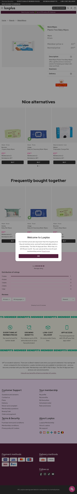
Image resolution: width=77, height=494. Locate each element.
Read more (46, 251)
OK (38, 256)
